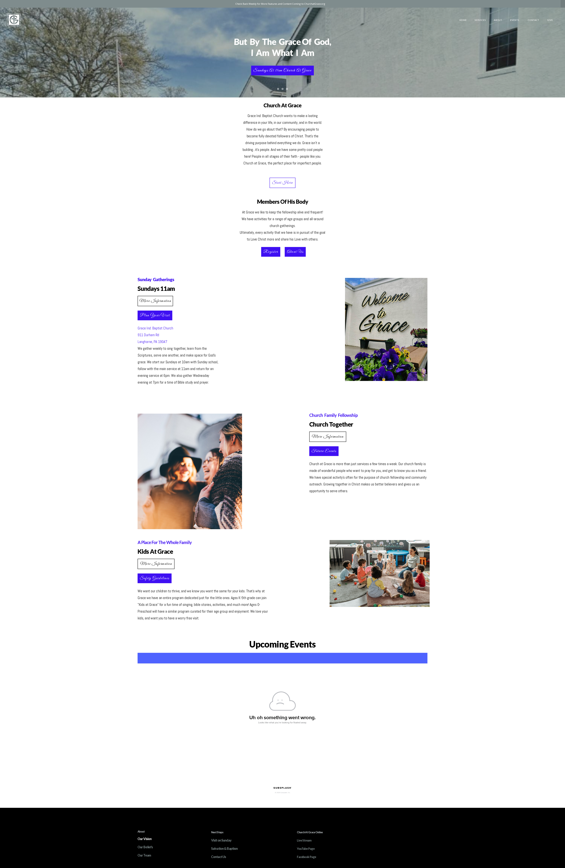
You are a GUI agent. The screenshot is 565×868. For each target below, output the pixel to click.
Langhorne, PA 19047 (152, 341)
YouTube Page (305, 848)
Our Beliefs (145, 847)
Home (463, 20)
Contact (533, 20)
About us (295, 251)
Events (515, 20)
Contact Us (218, 857)
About (498, 20)
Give (550, 20)
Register (270, 251)
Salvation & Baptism (224, 848)
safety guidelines (154, 578)
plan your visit (155, 315)
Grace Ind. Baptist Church (156, 328)
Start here (282, 182)
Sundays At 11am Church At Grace (282, 70)
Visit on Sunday (221, 840)
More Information (155, 301)
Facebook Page (306, 857)
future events (323, 451)
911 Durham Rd (149, 335)
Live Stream (304, 840)
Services (480, 20)
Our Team (144, 855)
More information (328, 436)
